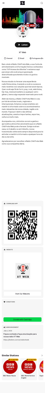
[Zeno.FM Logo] (22, 3)
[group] (22, 369)
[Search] (41, 3)
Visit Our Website (22, 294)
